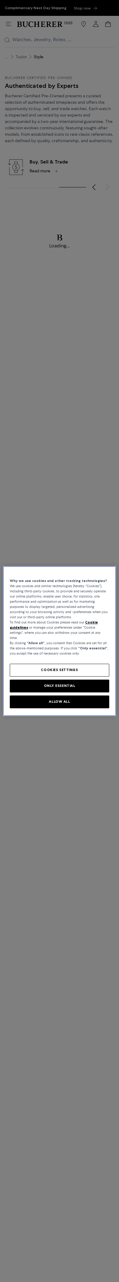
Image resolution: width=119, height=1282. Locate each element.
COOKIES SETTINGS (59, 670)
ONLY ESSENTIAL (59, 686)
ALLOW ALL (59, 701)
